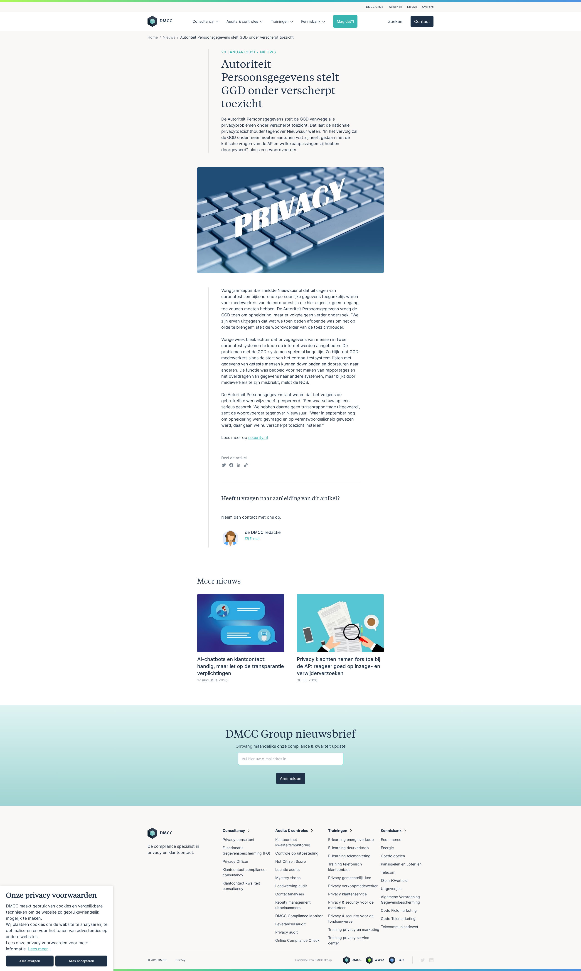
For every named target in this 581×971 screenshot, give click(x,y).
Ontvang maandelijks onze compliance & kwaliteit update (290, 746)
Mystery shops (287, 877)
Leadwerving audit (291, 886)
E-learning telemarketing (349, 856)
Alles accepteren (81, 961)
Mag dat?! (345, 21)
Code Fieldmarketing (399, 910)
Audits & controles (242, 21)
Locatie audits (287, 869)
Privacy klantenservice (347, 894)
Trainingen (279, 21)
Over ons (427, 6)
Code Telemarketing (398, 918)
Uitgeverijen (391, 888)
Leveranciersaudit (290, 924)
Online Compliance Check (297, 940)
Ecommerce (391, 839)
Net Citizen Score (290, 861)
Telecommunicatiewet (399, 926)
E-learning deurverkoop (348, 847)
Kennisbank (310, 21)
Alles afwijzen (29, 961)
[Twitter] (224, 465)
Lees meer (38, 948)
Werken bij (395, 6)
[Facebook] (231, 465)
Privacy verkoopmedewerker (353, 886)
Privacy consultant (238, 839)
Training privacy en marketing (353, 929)
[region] (56, 928)
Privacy (180, 960)
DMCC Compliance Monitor (299, 916)
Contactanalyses (289, 894)
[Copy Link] (246, 465)
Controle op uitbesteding (296, 853)
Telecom (388, 872)
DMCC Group (374, 6)
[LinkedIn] (238, 465)
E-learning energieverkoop (352, 839)
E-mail (254, 538)
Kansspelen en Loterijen (401, 864)
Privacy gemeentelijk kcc (349, 877)
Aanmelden (290, 778)
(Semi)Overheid (394, 880)
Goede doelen (393, 856)
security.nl (258, 437)
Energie (387, 847)
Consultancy (203, 21)
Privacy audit (286, 932)
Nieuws (412, 6)
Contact (422, 21)
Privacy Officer (235, 861)
